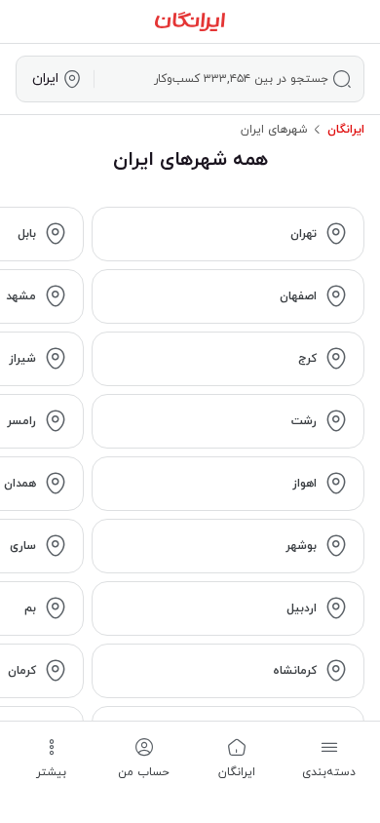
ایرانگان (345, 129)
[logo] (190, 21)
